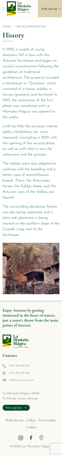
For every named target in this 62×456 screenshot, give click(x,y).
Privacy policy (47, 420)
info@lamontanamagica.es (21, 380)
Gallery (31, 420)
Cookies (31, 427)
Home (7, 27)
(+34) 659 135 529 (19, 373)
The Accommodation (31, 27)
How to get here (13, 407)
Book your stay (49, 8)
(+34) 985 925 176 (19, 366)
